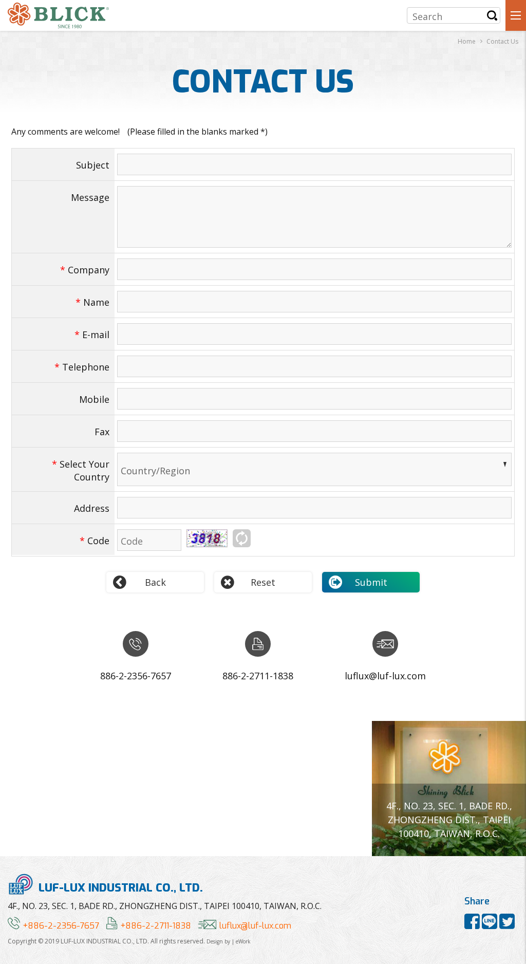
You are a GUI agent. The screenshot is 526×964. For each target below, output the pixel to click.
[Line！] (490, 925)
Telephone (81, 367)
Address (91, 508)
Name (92, 302)
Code (94, 540)
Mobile (94, 399)
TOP (511, 924)
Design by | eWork (228, 941)
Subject (92, 165)
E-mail (91, 334)
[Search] (492, 15)
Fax (102, 431)
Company (84, 270)
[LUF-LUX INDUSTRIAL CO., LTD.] (58, 15)
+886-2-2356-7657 (61, 925)
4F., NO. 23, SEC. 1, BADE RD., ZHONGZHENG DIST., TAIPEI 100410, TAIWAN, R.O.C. (165, 906)
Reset (263, 582)
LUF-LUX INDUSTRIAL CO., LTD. (121, 887)
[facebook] (473, 925)
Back (155, 582)
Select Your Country (80, 470)
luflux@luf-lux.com (255, 925)
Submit (371, 582)
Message (90, 197)
